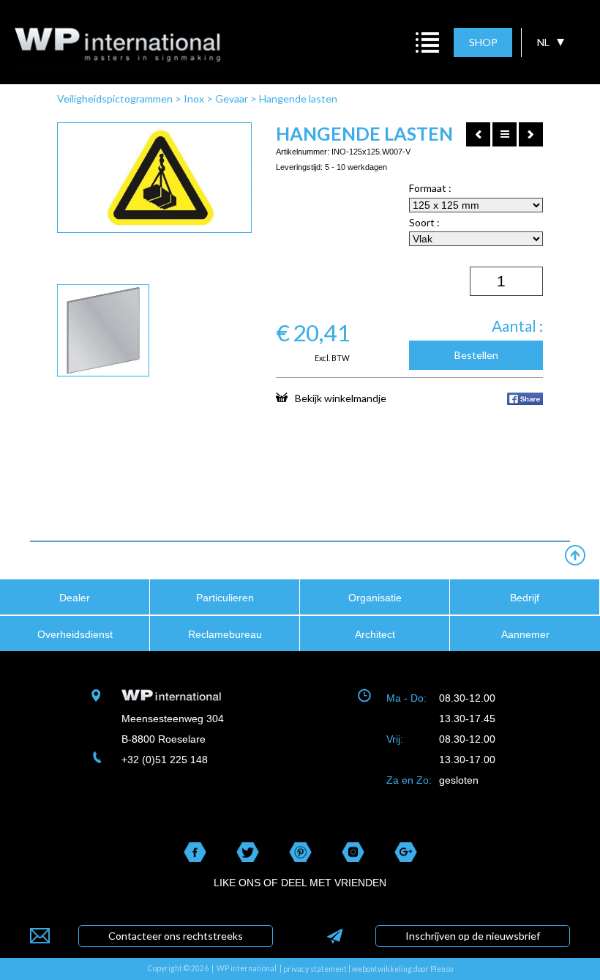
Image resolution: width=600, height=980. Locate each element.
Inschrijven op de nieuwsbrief (472, 935)
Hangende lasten (298, 98)
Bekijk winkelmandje (340, 398)
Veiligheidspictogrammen (115, 98)
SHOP (483, 42)
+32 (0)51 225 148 (164, 759)
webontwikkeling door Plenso (402, 969)
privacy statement (315, 969)
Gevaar (231, 98)
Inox (194, 98)
